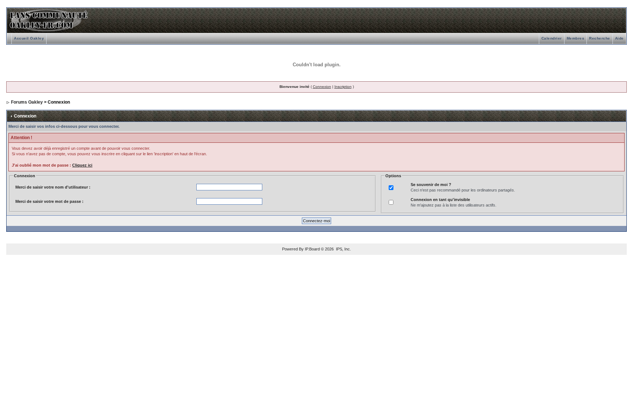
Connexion (322, 87)
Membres (576, 38)
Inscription (343, 87)
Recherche (599, 38)
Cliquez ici (82, 165)
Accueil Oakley (29, 38)
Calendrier (551, 38)
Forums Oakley (27, 102)
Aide (619, 38)
